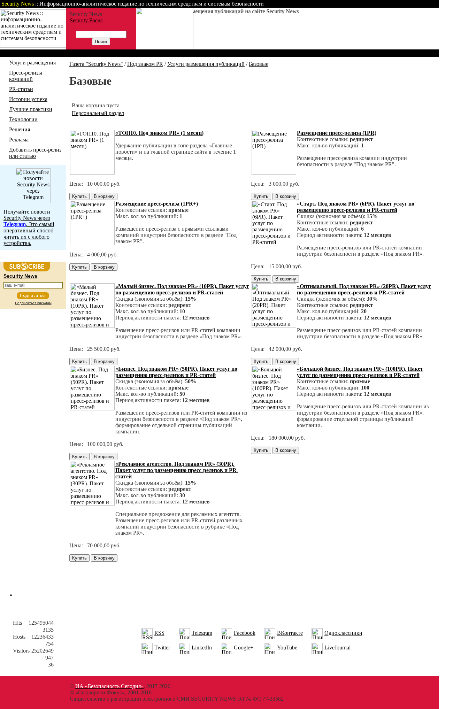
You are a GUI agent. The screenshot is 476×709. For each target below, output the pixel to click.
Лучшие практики (30, 109)
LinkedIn (202, 647)
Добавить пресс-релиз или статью (35, 153)
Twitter (162, 647)
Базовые (258, 64)
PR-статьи (21, 89)
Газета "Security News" (96, 64)
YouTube (287, 647)
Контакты (380, 4)
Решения (19, 129)
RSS (159, 633)
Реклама (19, 139)
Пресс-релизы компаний (25, 76)
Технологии (23, 119)
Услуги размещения (32, 62)
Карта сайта (417, 4)
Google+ (243, 647)
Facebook (244, 633)
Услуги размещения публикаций (206, 64)
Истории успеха (28, 99)
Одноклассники (343, 633)
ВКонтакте (290, 633)
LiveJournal (337, 647)
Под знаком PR (145, 64)
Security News (20, 276)
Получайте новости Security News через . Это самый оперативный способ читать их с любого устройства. (28, 227)
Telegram (202, 633)
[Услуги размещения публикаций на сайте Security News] (164, 48)
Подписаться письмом (33, 303)
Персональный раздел (98, 113)
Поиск (350, 4)
